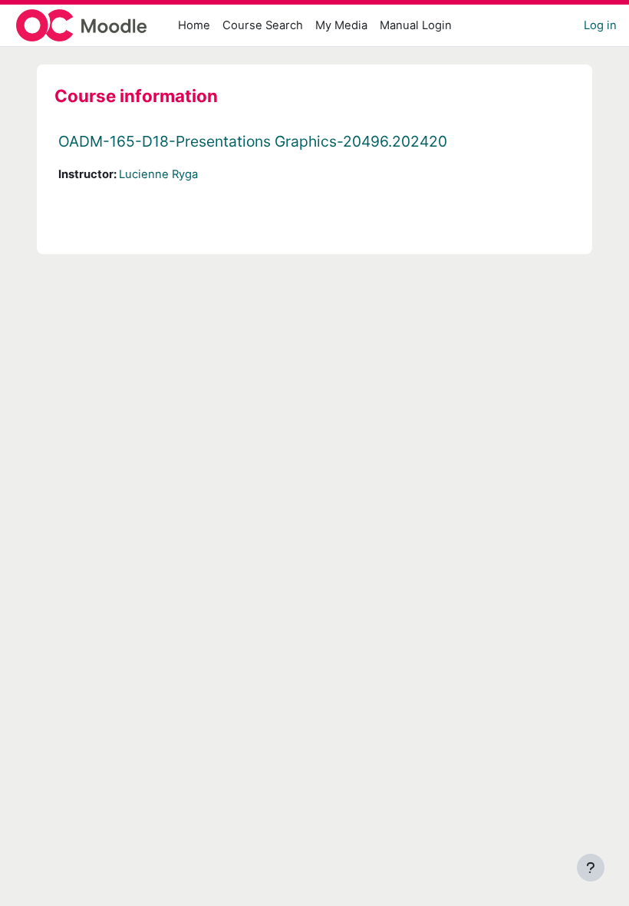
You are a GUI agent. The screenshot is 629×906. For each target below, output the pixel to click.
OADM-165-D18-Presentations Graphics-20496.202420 (252, 141)
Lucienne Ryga (158, 174)
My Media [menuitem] (341, 25)
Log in (600, 25)
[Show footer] (590, 867)
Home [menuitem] (194, 25)
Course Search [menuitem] (262, 25)
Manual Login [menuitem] (416, 25)
